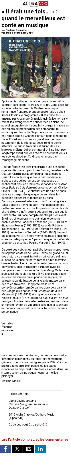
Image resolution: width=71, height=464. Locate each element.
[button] (5, 449)
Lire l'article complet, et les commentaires (34, 439)
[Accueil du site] (35, 6)
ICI (46, 424)
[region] (42, 334)
